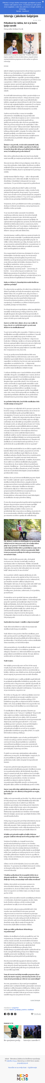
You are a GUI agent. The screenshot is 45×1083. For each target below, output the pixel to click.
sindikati (31, 1009)
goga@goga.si (22, 1063)
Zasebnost (25, 11)
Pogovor (16, 1008)
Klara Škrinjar (35, 1000)
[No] (42, 7)
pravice (24, 1009)
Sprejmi (18, 11)
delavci (12, 1009)
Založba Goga (11, 1061)
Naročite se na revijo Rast (17, 1067)
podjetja (18, 1009)
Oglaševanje (32, 1067)
